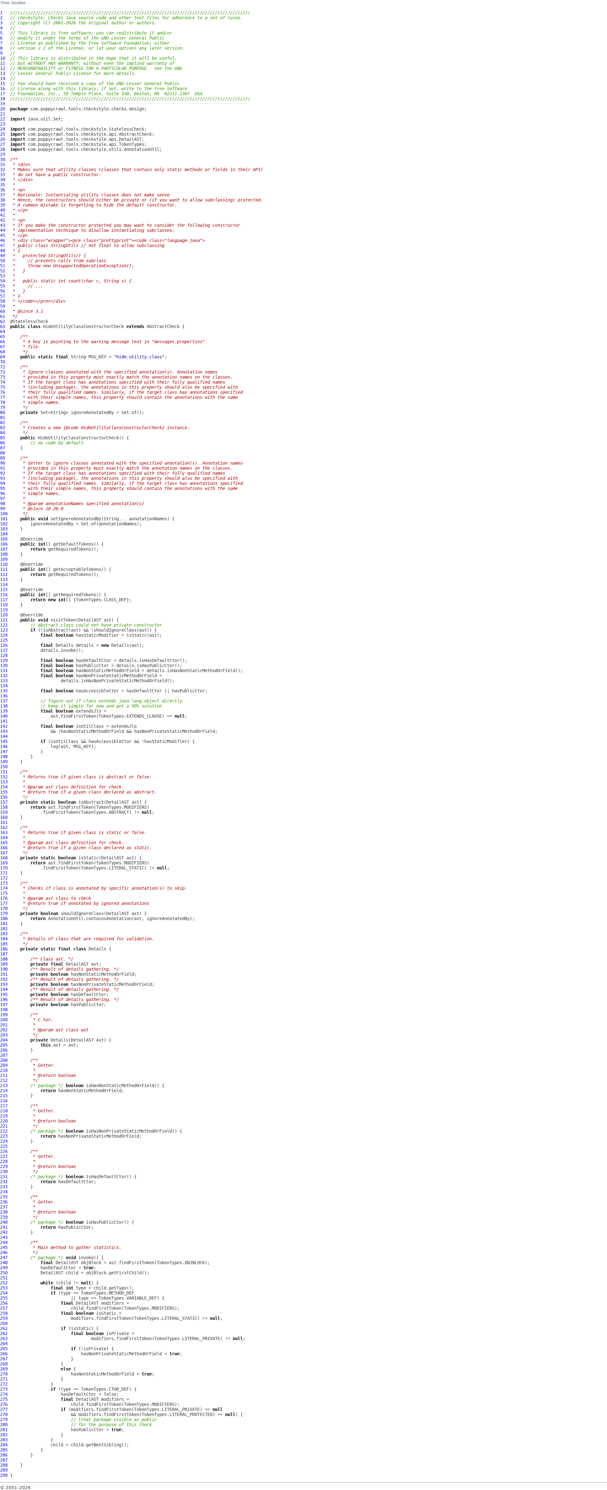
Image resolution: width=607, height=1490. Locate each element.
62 (2, 321)
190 (4, 969)
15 (2, 83)
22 (2, 118)
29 (2, 154)
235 (4, 1196)
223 (4, 1136)
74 (2, 382)
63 (2, 326)
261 (4, 1328)
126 (4, 645)
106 (4, 544)
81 (2, 417)
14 (2, 78)
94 (2, 483)
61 (2, 316)
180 (4, 918)
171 (4, 872)
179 (4, 913)
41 (2, 215)
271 (4, 1379)
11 (2, 63)
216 (4, 1100)
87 (2, 447)
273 (4, 1389)
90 (2, 463)
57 (2, 296)
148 (4, 756)
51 (2, 265)
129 (4, 660)
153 (4, 781)
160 (4, 817)
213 (4, 1085)
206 (4, 1050)
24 (2, 129)
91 (2, 468)
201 (4, 1024)
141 (4, 721)
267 (4, 1358)
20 (2, 108)
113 (4, 579)
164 (4, 837)
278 (4, 1414)
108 (4, 554)
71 (2, 366)
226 (4, 1151)
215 (4, 1095)
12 (2, 68)
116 (4, 594)
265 (4, 1348)
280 (4, 1424)
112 (4, 574)
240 (4, 1222)
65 (2, 336)
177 (4, 903)
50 (2, 260)
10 (2, 58)
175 (4, 893)
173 (4, 883)
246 (4, 1252)
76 (2, 392)
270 (4, 1373)
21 (2, 113)
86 (2, 442)
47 (2, 245)
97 (2, 498)
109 (4, 559)
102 (4, 523)
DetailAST (89, 619)
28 (2, 149)
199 (4, 1014)
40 (2, 210)
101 (4, 518)
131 (4, 670)
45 (2, 235)
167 (4, 852)
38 (2, 199)
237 (4, 1206)
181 (4, 923)
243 (4, 1237)
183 (4, 933)
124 (4, 635)
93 (2, 478)
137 (4, 700)
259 (4, 1318)
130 (4, 665)
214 (4, 1090)
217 (4, 1105)
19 (2, 103)
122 (4, 625)
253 (4, 1287)
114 (4, 584)
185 (4, 943)
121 (4, 619)
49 (2, 255)
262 (4, 1333)
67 (2, 346)
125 (4, 640)
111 (4, 569)
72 (2, 371)
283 (4, 1439)
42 (2, 220)
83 (2, 427)
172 (4, 878)
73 (2, 377)
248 (4, 1262)
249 (4, 1267)
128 (4, 655)
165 (4, 842)
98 (2, 503)
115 (4, 589)
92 (2, 473)
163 (4, 832)
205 (4, 1045)
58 (2, 301)
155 (4, 791)
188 (4, 958)
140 (4, 716)
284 (4, 1444)
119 (4, 609)
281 (4, 1429)
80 (2, 412)
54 (2, 280)
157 (4, 802)
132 (4, 675)
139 (4, 711)
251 (4, 1277)
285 (4, 1449)
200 (4, 1019)
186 (4, 948)
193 (4, 984)
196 (4, 999)
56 (2, 291)
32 (2, 169)
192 (4, 979)
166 (4, 847)
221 (4, 1125)
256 (4, 1303)
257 (4, 1308)
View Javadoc (13, 3)
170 (4, 867)
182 (4, 928)
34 (2, 179)
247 (4, 1257)
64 (2, 331)
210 (4, 1070)
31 (2, 164)
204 (4, 1039)
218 (4, 1110)
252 (4, 1282)
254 (4, 1292)
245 (4, 1247)
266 (4, 1353)
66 (2, 341)
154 (4, 786)
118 (4, 604)
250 (4, 1272)
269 (4, 1368)
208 (4, 1060)
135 (4, 690)
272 (4, 1384)
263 (4, 1338)
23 (2, 124)
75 (2, 387)
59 (2, 306)
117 (4, 599)
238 (4, 1212)
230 (4, 1171)
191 (4, 974)
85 (2, 437)
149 (4, 761)
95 (2, 488)
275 (4, 1399)
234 (4, 1191)
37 (2, 194)
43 (2, 225)
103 (4, 528)
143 (4, 731)
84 (2, 432)
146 (4, 746)
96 (2, 493)
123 (4, 630)
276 (4, 1404)
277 (4, 1409)
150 (4, 766)
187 (4, 953)
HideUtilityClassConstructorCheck (83, 326)
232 (4, 1181)
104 (4, 533)
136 (4, 695)
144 (4, 736)
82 (2, 422)
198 (4, 1009)
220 (4, 1120)
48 (2, 250)
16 (2, 88)
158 (4, 807)
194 (4, 989)
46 (2, 240)
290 (4, 1475)
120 (4, 614)
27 (2, 144)
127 (4, 650)
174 (4, 888)
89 (2, 458)
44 (2, 230)
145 (4, 741)
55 (2, 285)
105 (4, 538)
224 (4, 1141)
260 (4, 1323)
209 (4, 1065)
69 (2, 356)
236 (4, 1201)
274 (4, 1394)
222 (4, 1131)
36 (2, 189)
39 (2, 204)
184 (4, 938)
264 (4, 1343)
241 (4, 1227)
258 (4, 1313)
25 (2, 134)
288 (4, 1465)
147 (4, 751)
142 (4, 726)
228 (4, 1161)
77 (2, 397)
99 (2, 508)
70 (2, 361)
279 (4, 1419)
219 (4, 1115)
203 (4, 1034)
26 (2, 139)
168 (4, 857)
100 (4, 513)
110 (4, 564)
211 (4, 1075)
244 (4, 1242)
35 (2, 184)
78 (2, 402)
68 (2, 351)
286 (4, 1454)
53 (2, 275)
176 (4, 898)
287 (4, 1459)
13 (2, 73)
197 (4, 1004)
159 (4, 812)
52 (2, 270)
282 (4, 1434)
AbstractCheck (163, 326)
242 (4, 1232)
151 (4, 771)
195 (4, 994)
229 (4, 1166)
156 (4, 797)
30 (2, 159)
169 (4, 862)
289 (4, 1470)
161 (4, 822)
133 (4, 680)
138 (4, 705)
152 (4, 776)
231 (4, 1176)
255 (4, 1298)
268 (4, 1363)
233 (4, 1186)
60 (2, 311)
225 (4, 1146)
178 (4, 908)
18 (2, 98)
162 (4, 827)
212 (4, 1080)
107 (4, 549)
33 (2, 174)
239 (4, 1217)
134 (4, 685)
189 (4, 964)
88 (2, 452)
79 (2, 407)
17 (2, 93)
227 (4, 1156)
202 (4, 1029)
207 (4, 1055)
